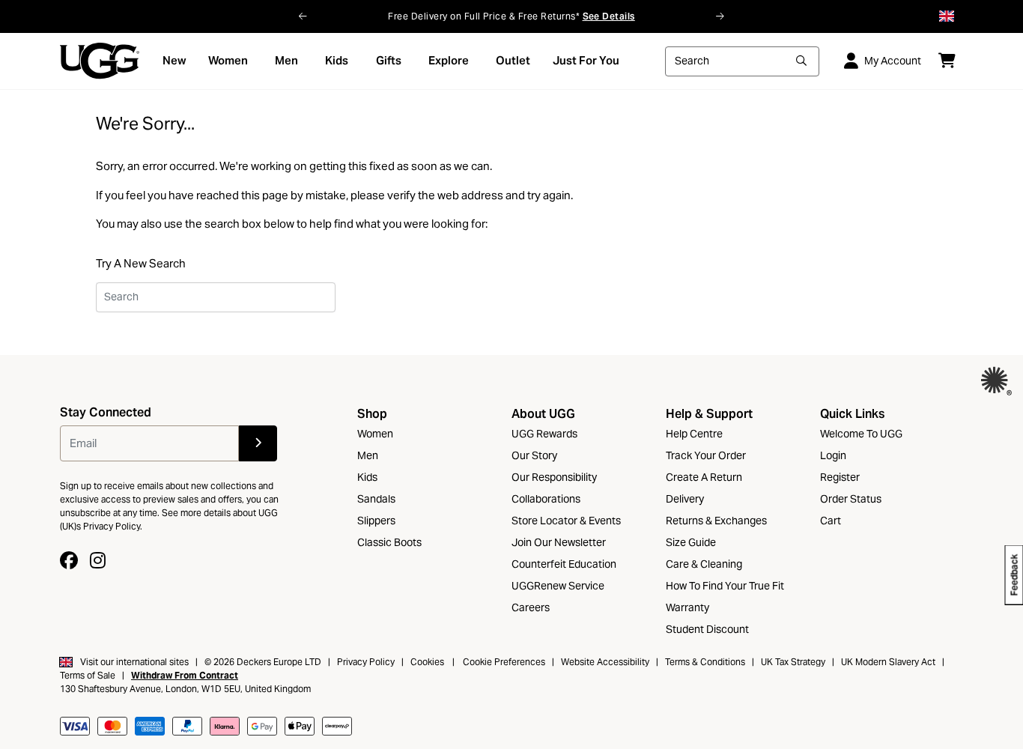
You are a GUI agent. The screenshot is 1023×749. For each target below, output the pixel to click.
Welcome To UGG (861, 433)
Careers (530, 607)
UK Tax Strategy (793, 661)
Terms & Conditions (705, 661)
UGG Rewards (544, 433)
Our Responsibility (554, 477)
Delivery (685, 499)
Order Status (850, 499)
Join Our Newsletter (558, 542)
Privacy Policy (366, 661)
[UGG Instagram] (98, 560)
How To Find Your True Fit (725, 585)
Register (840, 477)
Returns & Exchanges (716, 520)
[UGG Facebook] (69, 560)
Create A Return (704, 477)
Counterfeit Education (563, 564)
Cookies (427, 661)
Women (375, 433)
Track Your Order (706, 455)
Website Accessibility (605, 661)
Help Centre (694, 433)
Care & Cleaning (704, 564)
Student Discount (707, 629)
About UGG (543, 414)
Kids (367, 477)
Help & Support (709, 414)
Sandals (376, 499)
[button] (303, 16)
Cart (830, 520)
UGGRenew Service (557, 585)
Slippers (376, 520)
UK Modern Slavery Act (889, 661)
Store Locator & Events (566, 520)
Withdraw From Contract (184, 675)
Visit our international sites (134, 661)
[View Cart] (947, 60)
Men (367, 455)
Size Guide (691, 542)
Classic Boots (389, 542)
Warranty (687, 607)
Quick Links (852, 414)
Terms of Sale (87, 675)
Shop (372, 414)
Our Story (534, 455)
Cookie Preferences (504, 661)
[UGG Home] (99, 60)
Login (833, 455)
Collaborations (545, 499)
